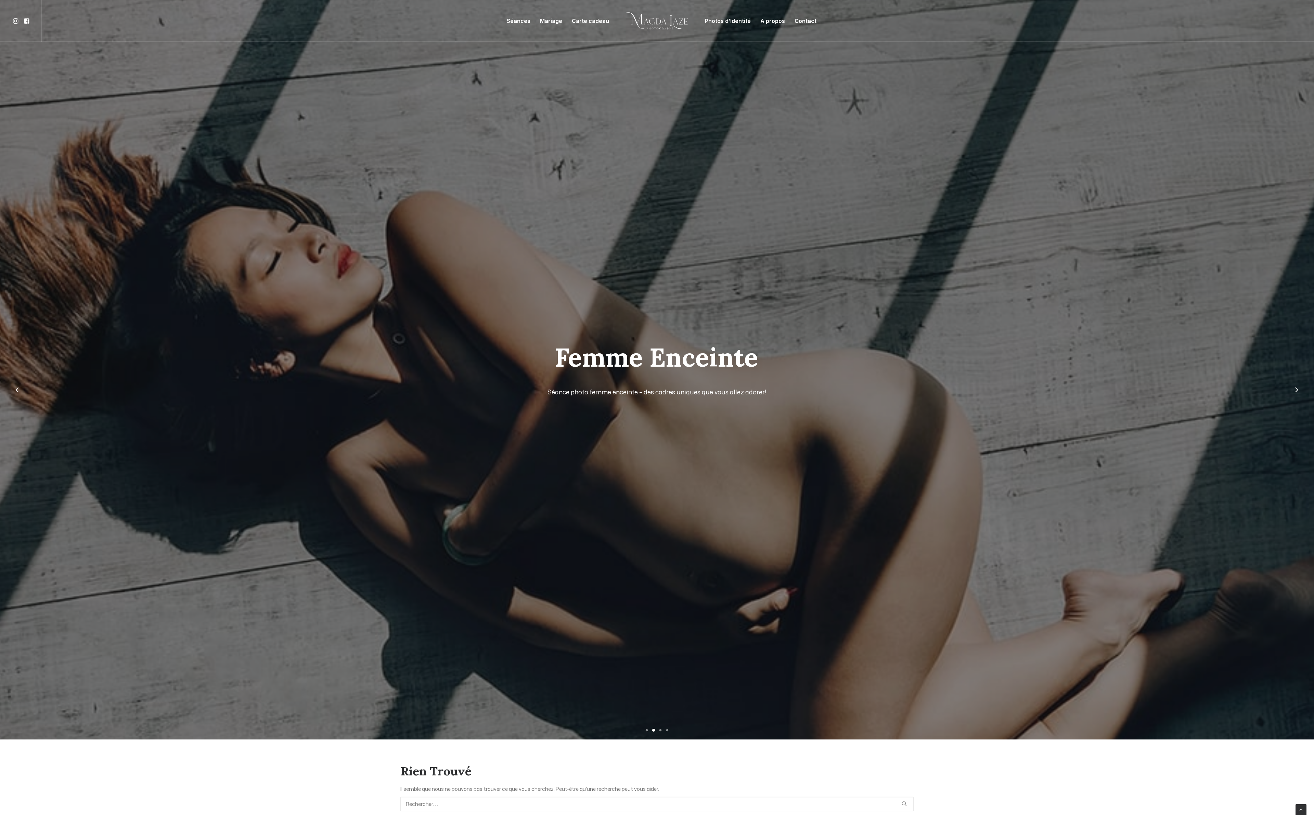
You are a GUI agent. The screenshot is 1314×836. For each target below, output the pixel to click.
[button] (16, 21)
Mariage (551, 20)
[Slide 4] (667, 730)
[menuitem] (16, 21)
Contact (805, 20)
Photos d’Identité (728, 20)
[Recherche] (657, 804)
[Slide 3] (660, 730)
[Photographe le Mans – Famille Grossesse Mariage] (657, 20)
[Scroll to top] (1301, 809)
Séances (518, 20)
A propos (772, 20)
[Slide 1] (646, 730)
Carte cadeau (590, 20)
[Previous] (17, 397)
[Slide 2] (653, 730)
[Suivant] (1296, 397)
